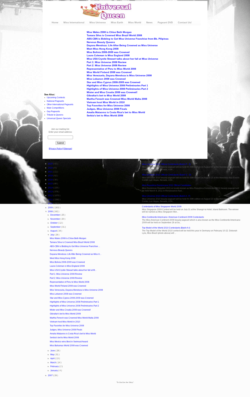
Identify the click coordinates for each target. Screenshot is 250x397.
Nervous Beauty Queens (101, 42)
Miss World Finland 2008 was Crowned (109, 72)
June (52, 350)
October (54, 223)
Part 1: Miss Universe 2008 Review (106, 62)
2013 (50, 191)
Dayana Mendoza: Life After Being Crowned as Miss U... (75, 254)
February (54, 366)
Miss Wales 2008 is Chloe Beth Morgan (109, 32)
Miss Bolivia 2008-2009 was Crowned (108, 52)
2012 (50, 195)
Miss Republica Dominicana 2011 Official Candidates (166, 185)
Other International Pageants (60, 104)
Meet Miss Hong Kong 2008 (103, 48)
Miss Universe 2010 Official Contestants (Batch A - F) (166, 196)
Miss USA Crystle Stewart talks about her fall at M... (73, 270)
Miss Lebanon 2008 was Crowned (106, 78)
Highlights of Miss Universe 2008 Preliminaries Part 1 (117, 85)
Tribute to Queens (55, 115)
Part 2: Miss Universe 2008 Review (106, 65)
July (52, 235)
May (52, 354)
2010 (50, 203)
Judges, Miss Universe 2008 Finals (107, 109)
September (55, 227)
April (52, 358)
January (54, 370)
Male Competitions (55, 108)
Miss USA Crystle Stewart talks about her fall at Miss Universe (122, 58)
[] (56, 148)
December (55, 215)
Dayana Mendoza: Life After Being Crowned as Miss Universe (122, 45)
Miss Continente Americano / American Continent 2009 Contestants (173, 217)
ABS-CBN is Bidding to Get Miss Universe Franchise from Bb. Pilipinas (128, 38)
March (53, 362)
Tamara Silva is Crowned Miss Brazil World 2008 (114, 35)
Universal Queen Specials (59, 118)
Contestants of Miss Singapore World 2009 (161, 206)
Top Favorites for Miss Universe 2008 (108, 105)
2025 (50, 164)
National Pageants (55, 101)
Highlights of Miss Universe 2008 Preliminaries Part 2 (117, 88)
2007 (50, 375)
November (55, 219)
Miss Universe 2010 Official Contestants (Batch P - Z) (166, 164)
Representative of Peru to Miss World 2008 (111, 68)
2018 (50, 175)
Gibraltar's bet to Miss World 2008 (106, 95)
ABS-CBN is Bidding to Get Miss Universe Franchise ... (75, 246)
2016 (50, 180)
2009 (50, 207)
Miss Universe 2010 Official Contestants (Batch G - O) (166, 175)
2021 (50, 172)
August (53, 231)
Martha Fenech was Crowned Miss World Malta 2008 (117, 99)
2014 (50, 188)
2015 (50, 183)
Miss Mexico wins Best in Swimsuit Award (69, 341)
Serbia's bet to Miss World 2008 (105, 115)
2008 (50, 211)
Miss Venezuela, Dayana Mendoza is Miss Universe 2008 (119, 75)
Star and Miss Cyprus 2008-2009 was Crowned (113, 82)
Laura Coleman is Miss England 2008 (108, 55)
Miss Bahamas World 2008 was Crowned (69, 345)
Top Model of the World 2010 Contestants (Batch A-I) (166, 228)
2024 (50, 168)
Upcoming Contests (56, 97)
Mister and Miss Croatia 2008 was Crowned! (112, 92)
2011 (50, 199)
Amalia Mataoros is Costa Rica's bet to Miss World (116, 112)
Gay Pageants (53, 111)
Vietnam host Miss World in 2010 (106, 102)
